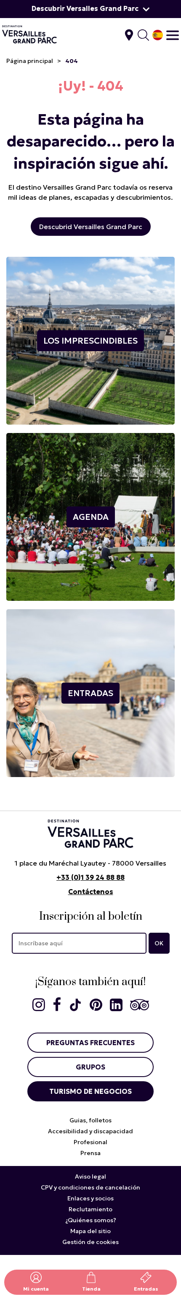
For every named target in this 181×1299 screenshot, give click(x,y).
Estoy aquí (129, 35)
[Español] (157, 35)
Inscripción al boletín (90, 916)
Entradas (146, 1289)
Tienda (91, 1289)
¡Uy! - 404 (90, 86)
